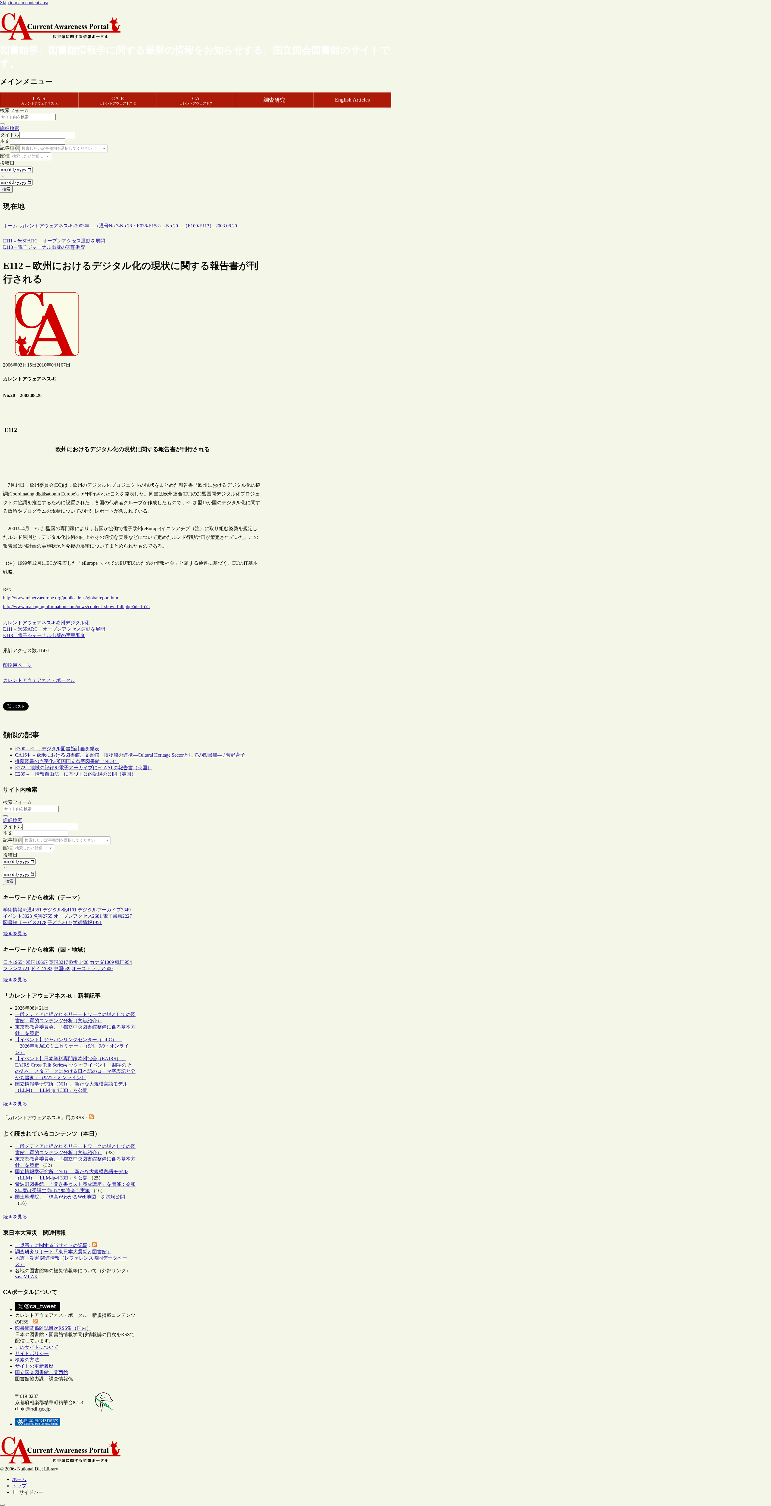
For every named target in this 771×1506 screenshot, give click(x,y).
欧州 (60, 622)
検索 (6, 189)
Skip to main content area (24, 2)
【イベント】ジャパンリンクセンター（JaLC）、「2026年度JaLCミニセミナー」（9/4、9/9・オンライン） (72, 1046)
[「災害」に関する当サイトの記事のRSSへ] (94, 1245)
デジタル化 (77, 622)
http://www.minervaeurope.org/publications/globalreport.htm (60, 597)
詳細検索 (9, 128)
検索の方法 (27, 1359)
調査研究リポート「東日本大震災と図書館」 (63, 1251)
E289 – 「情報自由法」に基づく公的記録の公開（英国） (75, 773)
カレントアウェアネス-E (29, 622)
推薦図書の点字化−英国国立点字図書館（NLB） (67, 761)
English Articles (352, 100)
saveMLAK (26, 1276)
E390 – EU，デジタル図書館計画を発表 (57, 748)
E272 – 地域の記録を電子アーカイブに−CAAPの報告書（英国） (83, 767)
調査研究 (274, 100)
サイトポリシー (32, 1353)
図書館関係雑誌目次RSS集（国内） (53, 1328)
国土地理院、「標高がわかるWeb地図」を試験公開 (70, 1196)
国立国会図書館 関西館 (41, 1372)
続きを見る (15, 933)
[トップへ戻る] (2, 1505)
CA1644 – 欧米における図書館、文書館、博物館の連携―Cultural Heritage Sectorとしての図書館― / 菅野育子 (130, 755)
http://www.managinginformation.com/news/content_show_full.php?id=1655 (76, 606)
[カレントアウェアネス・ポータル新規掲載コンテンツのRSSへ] (35, 1321)
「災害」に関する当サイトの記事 (51, 1245)
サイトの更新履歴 (34, 1366)
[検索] (2, 124)
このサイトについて (36, 1347)
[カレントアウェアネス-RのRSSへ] (91, 1117)
